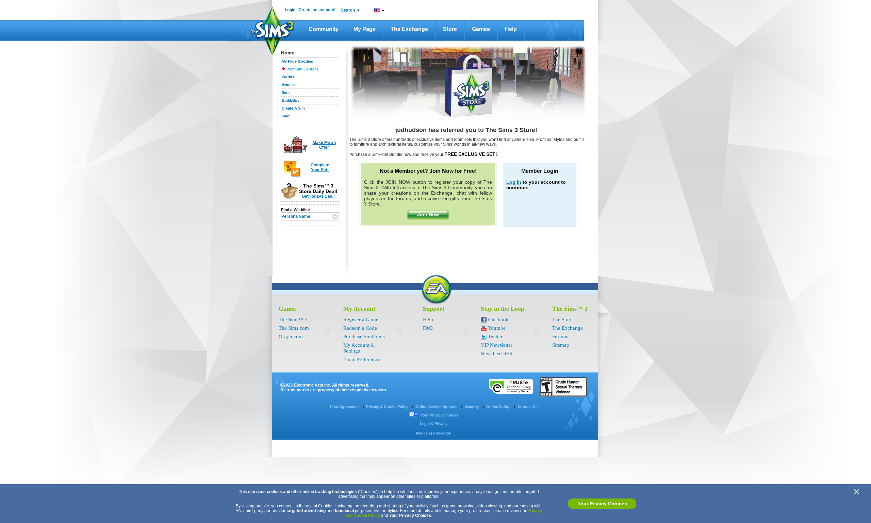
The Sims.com (294, 328)
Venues (288, 85)
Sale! (286, 116)
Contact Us (527, 407)
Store (450, 29)
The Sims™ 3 (293, 319)
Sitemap (560, 345)
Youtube (497, 328)
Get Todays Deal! (318, 196)
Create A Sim (293, 108)
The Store (562, 319)
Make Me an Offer (324, 145)
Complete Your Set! (320, 167)
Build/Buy (290, 100)
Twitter (495, 336)
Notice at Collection (433, 433)
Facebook (498, 319)
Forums (560, 336)
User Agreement (345, 407)
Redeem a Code (360, 328)
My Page (365, 29)
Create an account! (316, 9)
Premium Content (302, 69)
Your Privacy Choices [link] (439, 415)
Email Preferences (362, 359)
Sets (286, 93)
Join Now (428, 214)
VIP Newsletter (496, 345)
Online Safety (498, 407)
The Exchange (409, 29)
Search (348, 10)
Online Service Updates (436, 407)
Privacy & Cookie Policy (387, 407)
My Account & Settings (359, 348)
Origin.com (291, 336)
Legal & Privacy (433, 424)
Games (481, 29)
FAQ (428, 328)
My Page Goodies (297, 61)
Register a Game (360, 319)
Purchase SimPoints (364, 336)
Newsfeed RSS (496, 353)
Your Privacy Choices (602, 503)
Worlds (288, 77)
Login (290, 9)
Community (324, 29)
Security (472, 407)
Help (511, 29)
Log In (513, 182)
